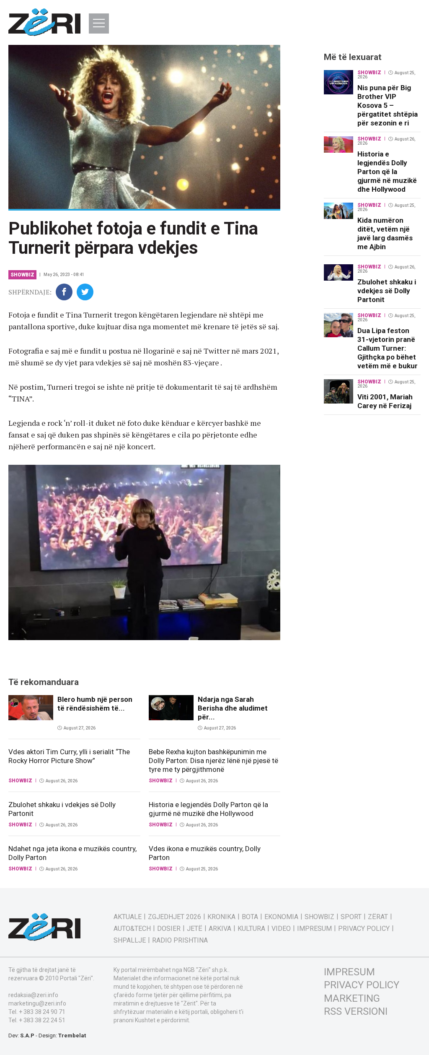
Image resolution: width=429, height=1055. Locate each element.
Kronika (221, 917)
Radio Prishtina (180, 940)
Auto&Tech (132, 929)
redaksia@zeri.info (33, 995)
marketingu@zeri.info (37, 1003)
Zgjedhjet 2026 (174, 917)
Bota (250, 917)
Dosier (169, 929)
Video (281, 929)
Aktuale (128, 917)
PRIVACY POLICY (361, 985)
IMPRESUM (349, 972)
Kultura (251, 929)
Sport (351, 917)
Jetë (194, 929)
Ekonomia (281, 917)
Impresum (314, 929)
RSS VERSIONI (356, 1011)
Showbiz (22, 275)
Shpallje (130, 940)
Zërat (378, 917)
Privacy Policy (364, 929)
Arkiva (220, 929)
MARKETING (352, 998)
